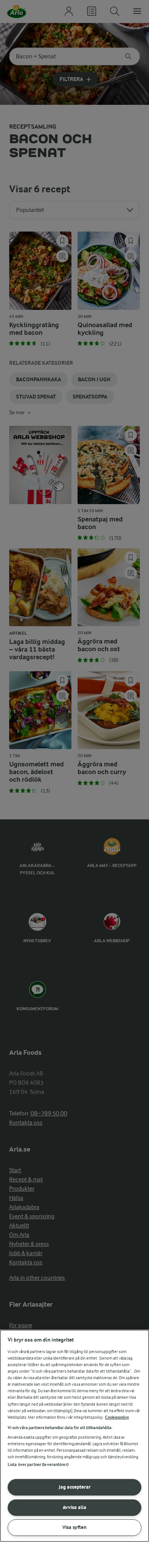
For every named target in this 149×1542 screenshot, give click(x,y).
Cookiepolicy (117, 1417)
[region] (74, 1436)
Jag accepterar (75, 1487)
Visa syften (74, 1527)
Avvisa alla (74, 1507)
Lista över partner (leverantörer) (38, 1464)
